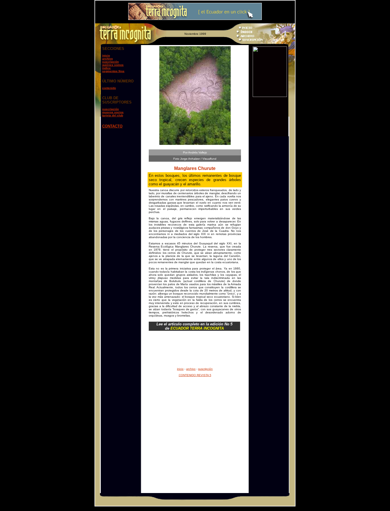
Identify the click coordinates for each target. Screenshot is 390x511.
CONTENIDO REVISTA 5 (195, 375)
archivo (107, 58)
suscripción (110, 61)
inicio (106, 55)
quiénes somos (113, 64)
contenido (109, 88)
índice (106, 68)
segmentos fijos (113, 71)
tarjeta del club (112, 115)
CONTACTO (112, 126)
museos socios (113, 112)
